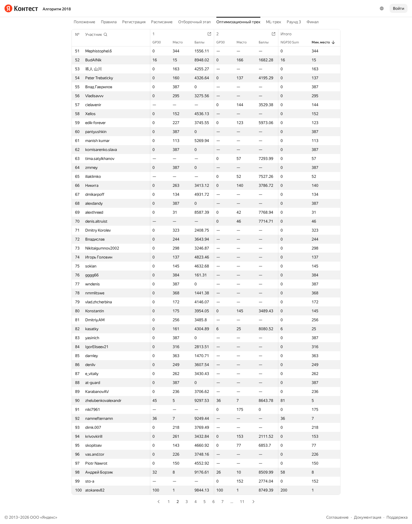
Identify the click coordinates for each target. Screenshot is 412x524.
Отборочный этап (194, 22)
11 (242, 501)
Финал (313, 22)
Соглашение (337, 517)
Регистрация (133, 22)
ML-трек (273, 22)
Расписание (162, 22)
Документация (367, 517)
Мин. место (321, 42)
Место (178, 42)
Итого (286, 34)
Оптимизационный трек (238, 22)
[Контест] (21, 8)
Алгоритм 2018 (57, 9)
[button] (96, 34)
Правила (109, 22)
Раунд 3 (294, 22)
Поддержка (397, 517)
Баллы (199, 42)
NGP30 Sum (290, 42)
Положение (84, 22)
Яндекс (48, 517)
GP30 (156, 42)
